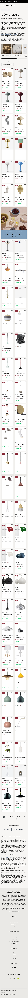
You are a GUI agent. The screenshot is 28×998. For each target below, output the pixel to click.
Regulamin (14, 990)
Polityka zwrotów (14, 956)
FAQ (14, 926)
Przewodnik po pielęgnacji (14, 941)
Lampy (7, 857)
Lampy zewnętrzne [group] (17, 55)
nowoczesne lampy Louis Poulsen (9, 34)
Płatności (14, 954)
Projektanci (14, 943)
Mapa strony (4, 992)
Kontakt (14, 935)
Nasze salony (14, 924)
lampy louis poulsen (19, 829)
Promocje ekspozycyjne (14, 937)
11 (10, 819)
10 (24, 816)
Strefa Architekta (14, 922)
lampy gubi (6, 829)
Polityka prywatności (6, 990)
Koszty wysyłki (14, 952)
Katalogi (14, 958)
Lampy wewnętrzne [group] (6, 55)
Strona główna (6, 9)
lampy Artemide (19, 32)
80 (13, 819)
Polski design (14, 939)
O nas (14, 920)
